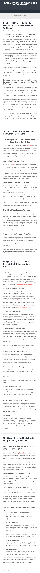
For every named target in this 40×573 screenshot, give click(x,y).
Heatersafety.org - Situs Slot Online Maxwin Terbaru (20, 4)
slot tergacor (29, 145)
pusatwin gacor (22, 452)
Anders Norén (33, 569)
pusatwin (14, 164)
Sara (12, 30)
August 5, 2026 (6, 30)
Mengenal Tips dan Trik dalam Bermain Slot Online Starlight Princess (16, 264)
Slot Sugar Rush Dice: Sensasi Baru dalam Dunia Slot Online (18, 132)
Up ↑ (27, 570)
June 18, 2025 (6, 268)
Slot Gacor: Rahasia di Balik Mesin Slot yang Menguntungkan (18, 439)
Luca (11, 136)
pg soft (19, 51)
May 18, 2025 (5, 442)
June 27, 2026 (6, 136)
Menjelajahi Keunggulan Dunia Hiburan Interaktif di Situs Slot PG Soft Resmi (18, 25)
